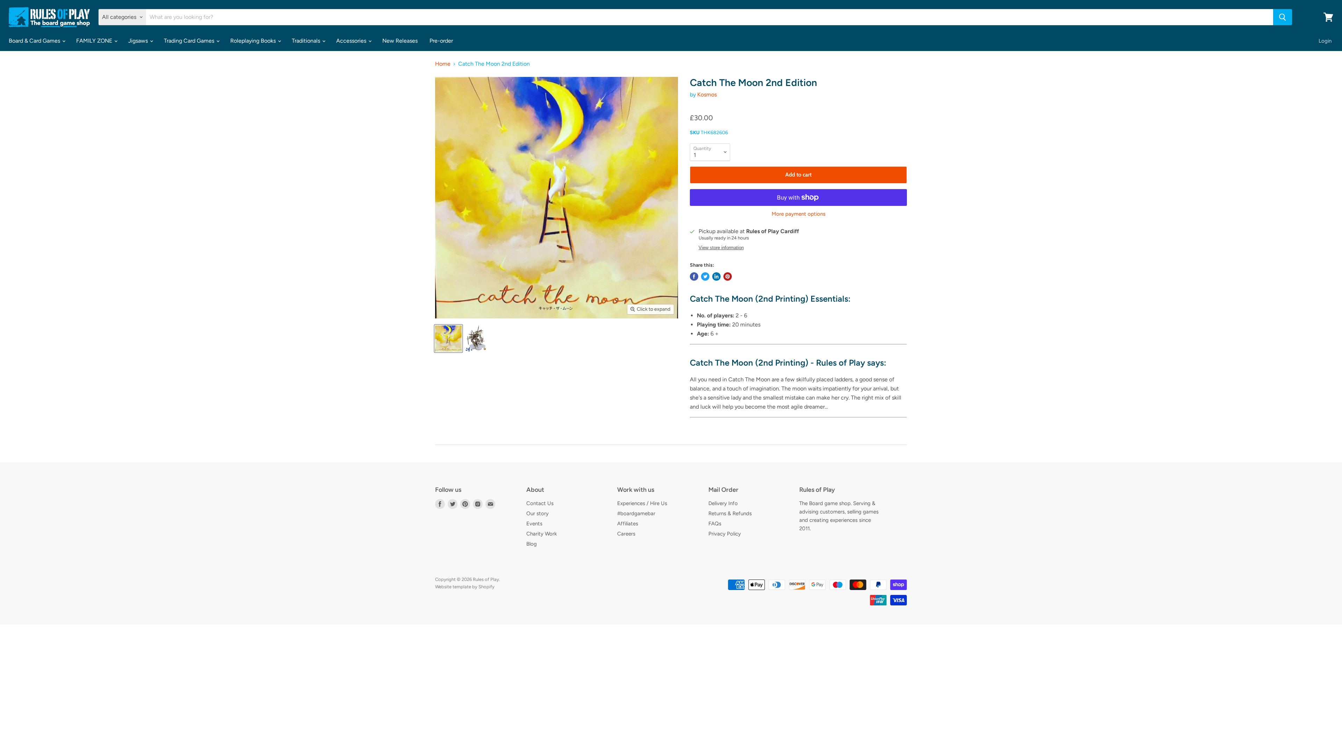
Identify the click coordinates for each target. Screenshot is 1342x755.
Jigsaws (138, 40)
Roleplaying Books (253, 40)
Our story (537, 513)
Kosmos (707, 94)
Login (1325, 41)
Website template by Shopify (465, 586)
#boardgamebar (636, 513)
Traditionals (307, 40)
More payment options (798, 214)
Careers (626, 534)
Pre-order (441, 40)
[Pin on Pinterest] (727, 276)
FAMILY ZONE (95, 40)
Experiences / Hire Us (642, 503)
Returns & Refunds (730, 513)
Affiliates (627, 523)
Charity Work (541, 534)
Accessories (352, 40)
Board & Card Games (35, 40)
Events (534, 523)
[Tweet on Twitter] (705, 276)
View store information (721, 247)
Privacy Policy (724, 534)
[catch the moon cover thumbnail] (448, 338)
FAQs (714, 523)
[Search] (1282, 17)
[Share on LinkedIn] (716, 276)
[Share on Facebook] (694, 276)
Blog (531, 544)
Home (442, 64)
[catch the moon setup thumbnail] (475, 338)
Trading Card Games (190, 40)
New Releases (400, 40)
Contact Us (540, 503)
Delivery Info (723, 503)
